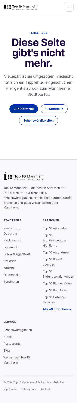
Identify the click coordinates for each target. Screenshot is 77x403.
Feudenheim (11, 274)
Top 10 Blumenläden (57, 283)
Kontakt (45, 389)
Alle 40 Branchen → (57, 309)
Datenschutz (28, 389)
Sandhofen (11, 281)
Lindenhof (10, 247)
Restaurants (12, 343)
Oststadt (9, 261)
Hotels (7, 336)
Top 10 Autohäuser (56, 252)
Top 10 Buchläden (55, 290)
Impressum (9, 389)
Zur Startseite (24, 109)
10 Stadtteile (54, 109)
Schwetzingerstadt (16, 254)
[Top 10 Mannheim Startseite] (24, 7)
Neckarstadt (12, 240)
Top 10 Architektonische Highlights (54, 240)
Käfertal (9, 268)
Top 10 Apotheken (55, 228)
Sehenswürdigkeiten (38, 120)
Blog (6, 350)
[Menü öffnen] (69, 7)
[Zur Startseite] (29, 177)
